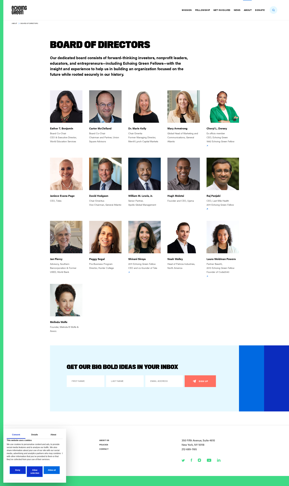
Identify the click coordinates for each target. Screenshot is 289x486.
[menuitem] (187, 10)
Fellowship (202, 10)
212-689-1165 (189, 449)
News (237, 10)
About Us (104, 440)
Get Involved (221, 10)
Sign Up (203, 381)
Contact (103, 449)
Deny (17, 470)
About (248, 10)
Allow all (52, 470)
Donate (260, 10)
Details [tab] (34, 435)
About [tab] (53, 435)
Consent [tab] (16, 435)
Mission (187, 10)
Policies (103, 444)
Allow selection (34, 471)
